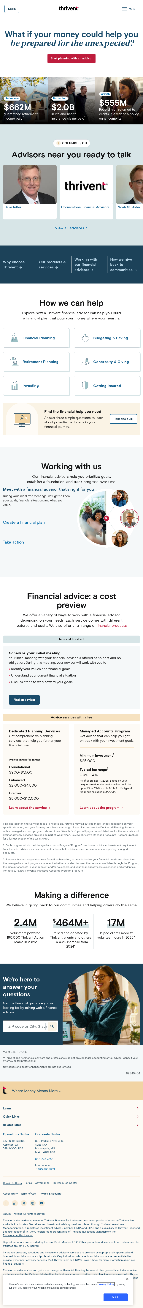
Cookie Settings (12, 1183)
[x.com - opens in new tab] (23, 1203)
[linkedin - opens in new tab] (14, 1203)
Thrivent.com (61, 1260)
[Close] (127, 1279)
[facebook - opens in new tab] (5, 1203)
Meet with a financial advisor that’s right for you (37, 489)
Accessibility (10, 1193)
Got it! (115, 1297)
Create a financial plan (24, 522)
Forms (28, 1183)
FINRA (78, 1228)
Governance (42, 1183)
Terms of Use (28, 1193)
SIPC (90, 1228)
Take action (13, 542)
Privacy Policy (106, 1284)
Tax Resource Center (65, 1183)
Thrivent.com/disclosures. (18, 1235)
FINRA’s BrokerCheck (85, 1260)
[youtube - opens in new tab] (41, 1203)
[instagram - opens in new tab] (32, 1203)
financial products (112, 625)
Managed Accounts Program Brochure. (60, 870)
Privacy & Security (50, 1193)
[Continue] (52, 1026)
